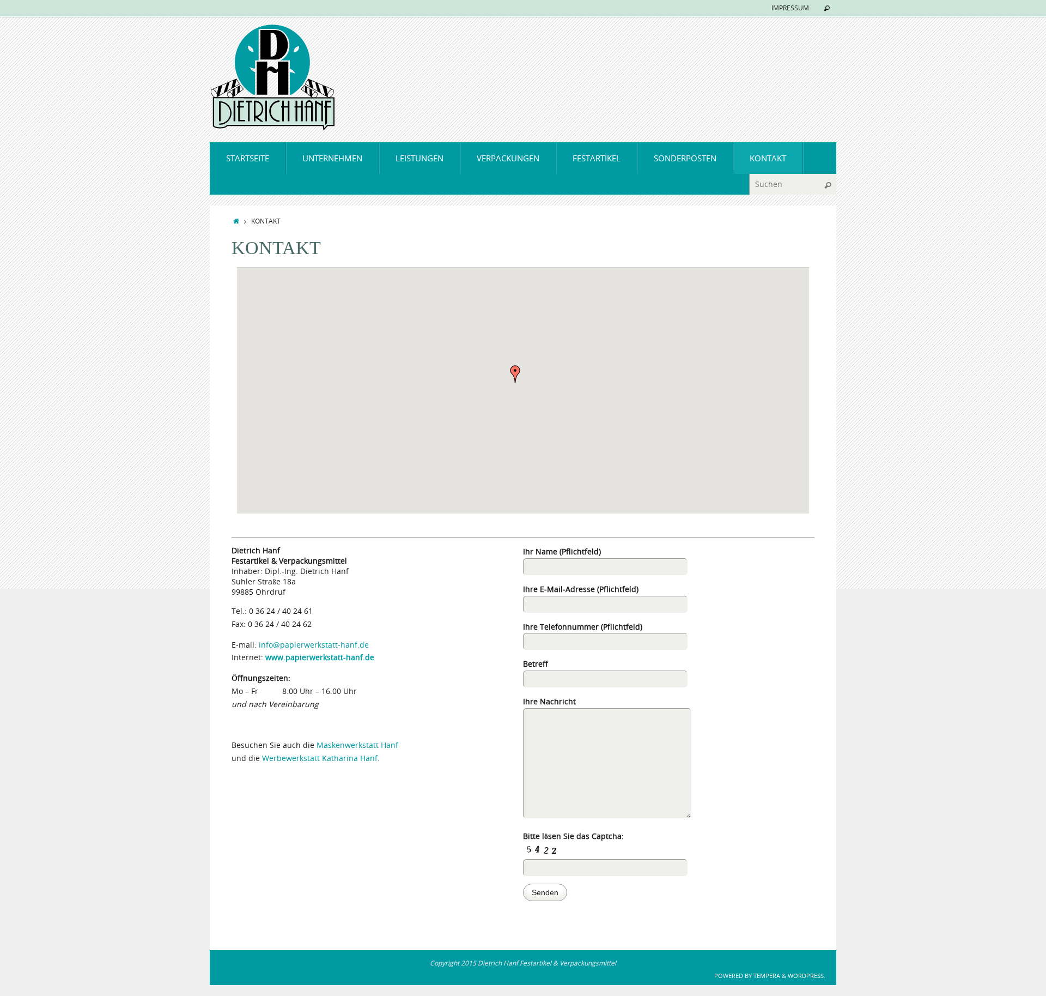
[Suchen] (827, 8)
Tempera (766, 975)
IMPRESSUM (790, 8)
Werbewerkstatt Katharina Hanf (320, 758)
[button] (515, 374)
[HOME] (236, 220)
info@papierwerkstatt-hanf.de (314, 644)
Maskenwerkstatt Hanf (357, 745)
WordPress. (806, 975)
